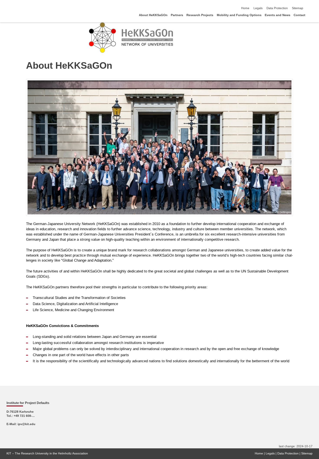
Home (245, 8)
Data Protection (277, 8)
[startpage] (311, 15)
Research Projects (199, 15)
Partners (177, 15)
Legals (258, 8)
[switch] (311, 8)
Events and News (277, 15)
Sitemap (297, 8)
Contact (299, 15)
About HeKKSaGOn (153, 15)
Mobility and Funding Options (239, 15)
